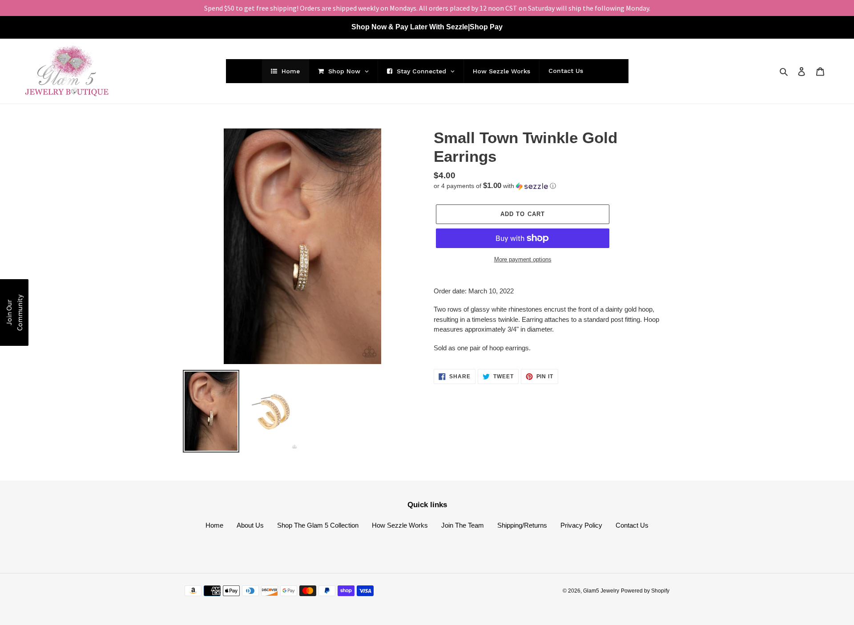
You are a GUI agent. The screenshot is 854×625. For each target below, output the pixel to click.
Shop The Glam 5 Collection (318, 525)
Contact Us (632, 525)
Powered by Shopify (645, 591)
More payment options (523, 259)
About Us (250, 525)
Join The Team (462, 525)
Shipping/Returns (522, 525)
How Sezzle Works (400, 525)
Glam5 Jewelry (601, 591)
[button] (495, 186)
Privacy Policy (581, 525)
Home (214, 525)
